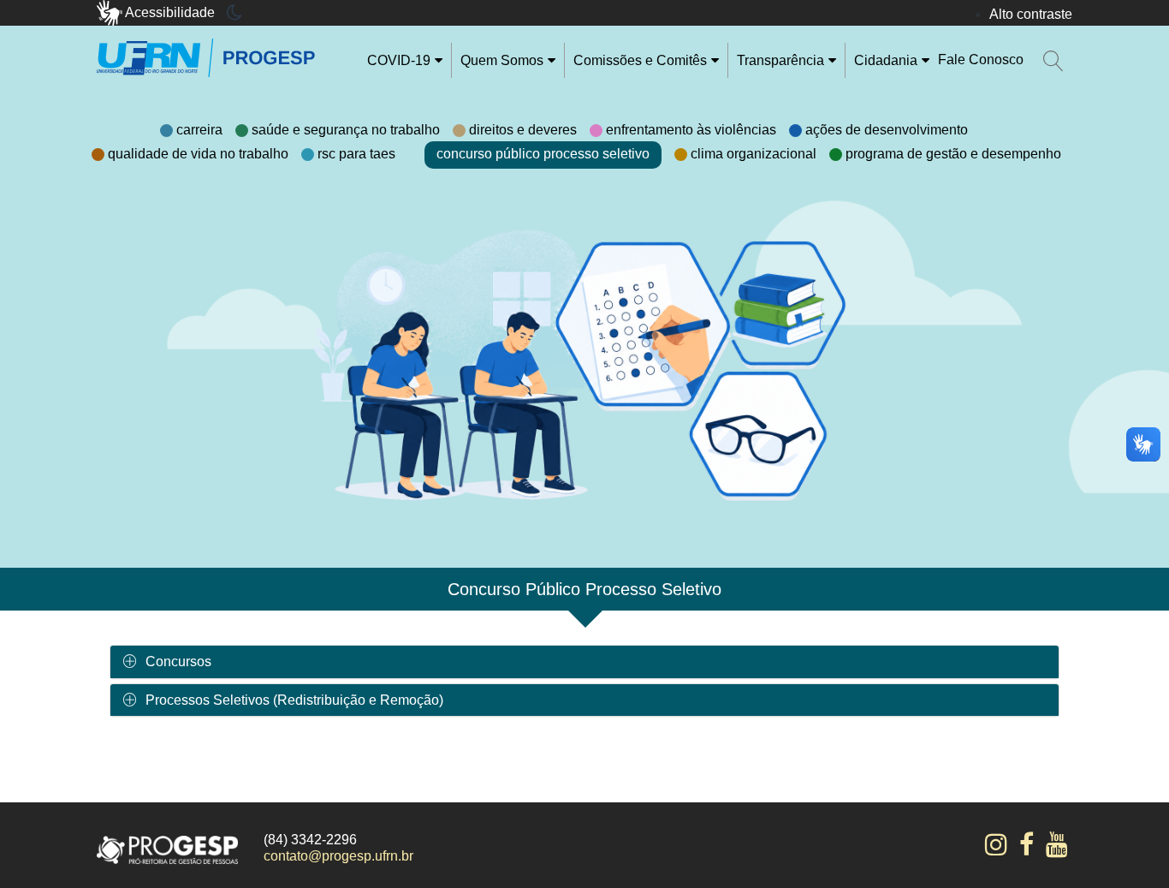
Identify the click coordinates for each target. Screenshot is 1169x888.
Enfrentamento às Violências (691, 129)
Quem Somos (501, 60)
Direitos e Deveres (523, 129)
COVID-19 (398, 60)
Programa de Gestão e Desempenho (953, 153)
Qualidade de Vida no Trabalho (198, 153)
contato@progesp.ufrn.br (338, 856)
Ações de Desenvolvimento (886, 129)
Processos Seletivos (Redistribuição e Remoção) (294, 700)
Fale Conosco (981, 59)
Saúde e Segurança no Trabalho (346, 129)
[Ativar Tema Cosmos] (234, 12)
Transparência (780, 60)
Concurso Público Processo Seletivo (543, 153)
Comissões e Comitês (640, 60)
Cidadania (885, 60)
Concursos (178, 661)
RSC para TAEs (356, 153)
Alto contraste (1030, 14)
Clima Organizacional (753, 153)
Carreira (199, 129)
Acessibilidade (170, 12)
